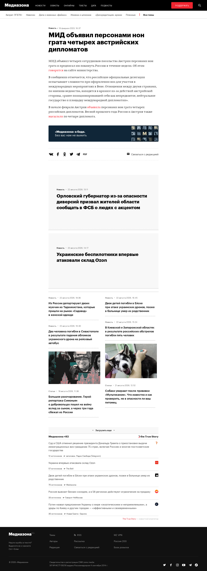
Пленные (131, 14)
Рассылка (79, 541)
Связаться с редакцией (144, 154)
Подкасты (106, 5)
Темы (52, 535)
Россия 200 (120, 541)
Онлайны (69, 5)
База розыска (121, 547)
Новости (40, 5)
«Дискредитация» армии (108, 14)
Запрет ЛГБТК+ (14, 14)
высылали (56, 116)
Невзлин (30, 14)
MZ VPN (118, 535)
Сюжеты (54, 5)
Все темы (148, 14)
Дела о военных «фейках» (53, 14)
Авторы (53, 541)
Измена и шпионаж (81, 14)
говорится (56, 70)
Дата (93, 5)
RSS (79, 535)
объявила (94, 107)
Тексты (83, 5)
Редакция (54, 547)
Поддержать (182, 5)
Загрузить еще (103, 430)
